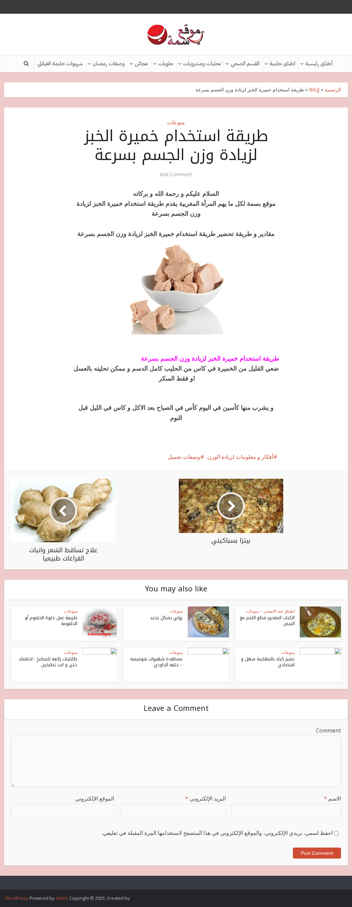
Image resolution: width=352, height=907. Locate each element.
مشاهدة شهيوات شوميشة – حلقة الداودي (156, 662)
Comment (328, 730)
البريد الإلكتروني (205, 798)
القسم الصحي (245, 63)
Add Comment (176, 174)
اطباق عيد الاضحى (279, 611)
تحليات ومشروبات (202, 63)
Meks (62, 898)
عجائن (141, 63)
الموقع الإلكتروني (94, 798)
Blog (314, 89)
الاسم (332, 798)
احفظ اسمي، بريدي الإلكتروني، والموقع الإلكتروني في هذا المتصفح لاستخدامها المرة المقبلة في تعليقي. (217, 833)
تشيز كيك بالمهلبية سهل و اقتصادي (268, 662)
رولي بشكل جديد (166, 617)
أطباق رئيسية (318, 63)
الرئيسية (332, 89)
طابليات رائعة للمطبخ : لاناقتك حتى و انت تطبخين (48, 662)
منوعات (176, 122)
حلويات (165, 63)
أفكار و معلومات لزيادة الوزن (240, 457)
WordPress (17, 898)
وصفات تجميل (184, 457)
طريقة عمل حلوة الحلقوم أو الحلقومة (51, 620)
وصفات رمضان (109, 63)
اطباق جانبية (282, 63)
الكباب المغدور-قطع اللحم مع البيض (267, 620)
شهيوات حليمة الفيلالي (60, 63)
